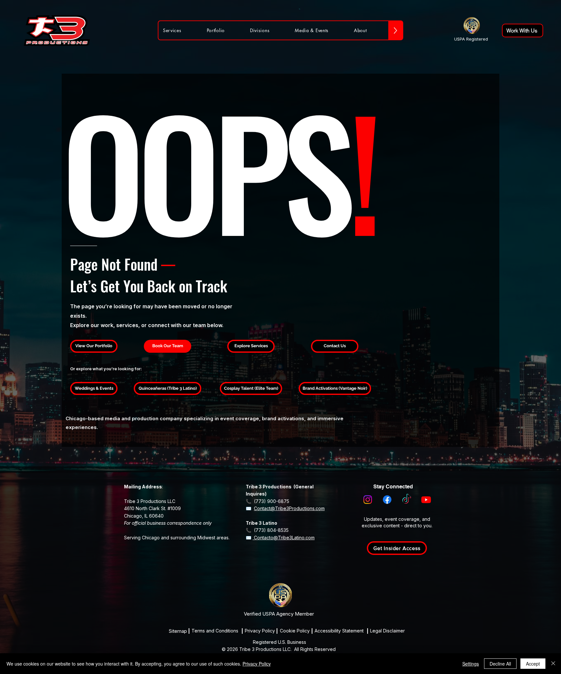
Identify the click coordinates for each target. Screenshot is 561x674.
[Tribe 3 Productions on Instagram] (367, 499)
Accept (533, 663)
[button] (397, 548)
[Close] (553, 663)
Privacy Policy (257, 663)
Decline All (500, 663)
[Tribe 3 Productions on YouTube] (426, 499)
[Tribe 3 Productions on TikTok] (406, 499)
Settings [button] (470, 663)
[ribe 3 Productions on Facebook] (387, 499)
